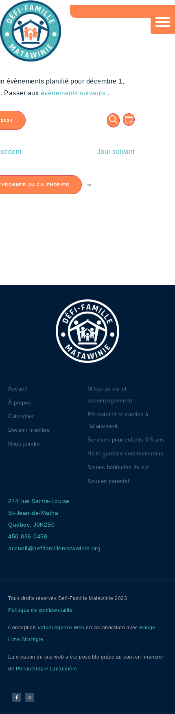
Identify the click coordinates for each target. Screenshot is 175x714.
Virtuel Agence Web (61, 628)
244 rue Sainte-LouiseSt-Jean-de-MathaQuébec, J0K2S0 (39, 513)
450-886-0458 (27, 536)
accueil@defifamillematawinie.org (54, 548)
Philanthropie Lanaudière (46, 669)
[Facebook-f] (16, 697)
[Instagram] (29, 697)
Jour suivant (116, 151)
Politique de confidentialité (40, 610)
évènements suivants (74, 93)
